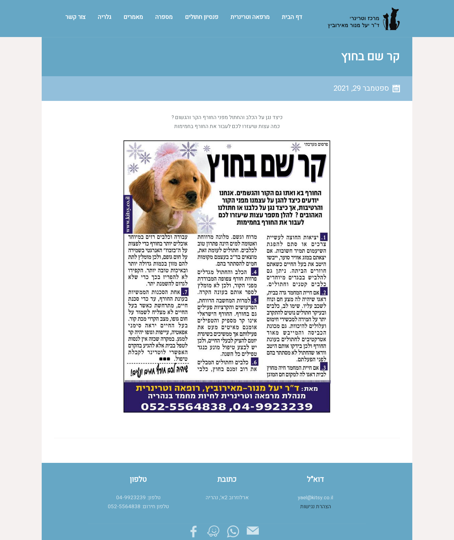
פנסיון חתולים (201, 17)
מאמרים (133, 17)
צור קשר (75, 17)
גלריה (104, 17)
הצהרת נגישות (315, 506)
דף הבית (292, 17)
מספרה (164, 17)
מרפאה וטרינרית (250, 17)
